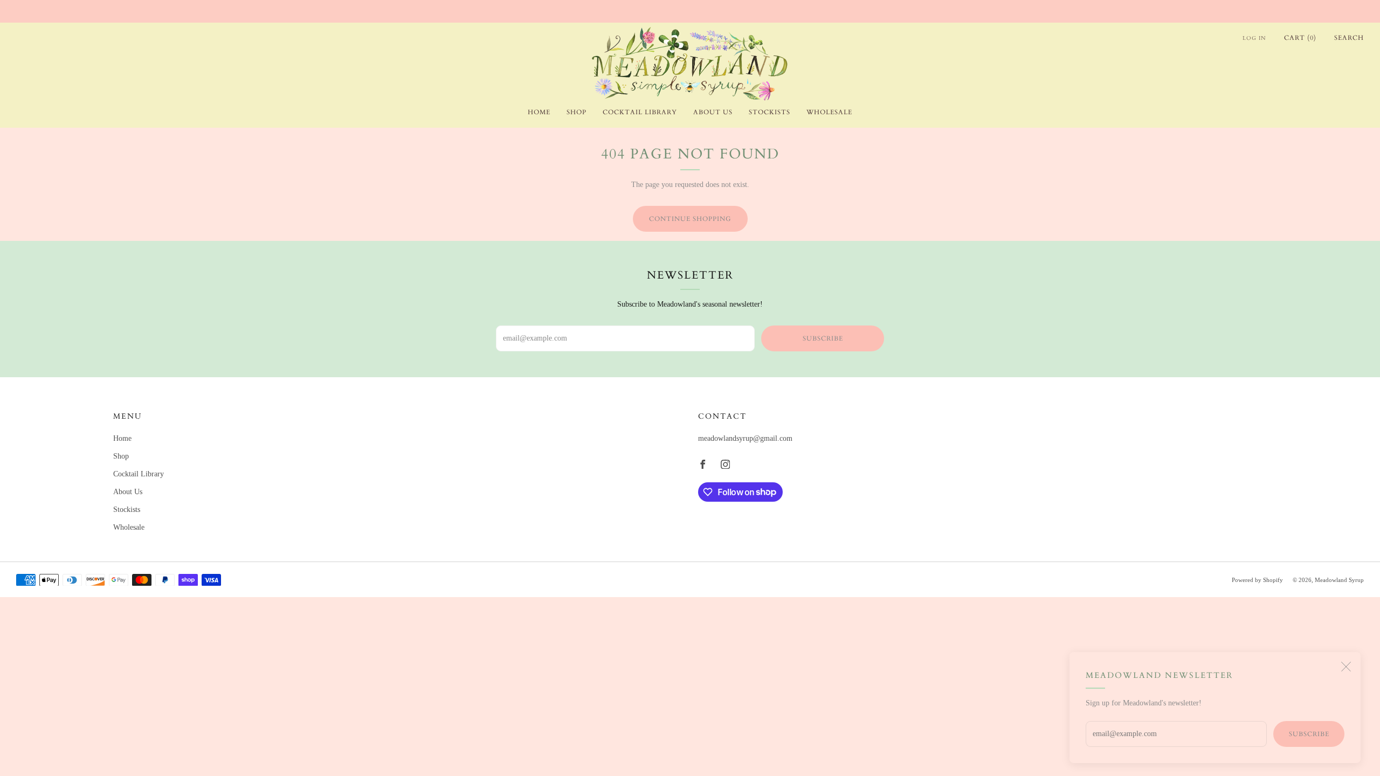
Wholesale (829, 112)
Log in (1254, 37)
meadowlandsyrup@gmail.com (745, 438)
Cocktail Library (640, 112)
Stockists (769, 112)
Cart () (1300, 37)
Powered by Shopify (1257, 580)
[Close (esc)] (1346, 666)
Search (1349, 37)
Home (539, 112)
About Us (713, 112)
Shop (576, 112)
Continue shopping (690, 218)
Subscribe (1309, 734)
